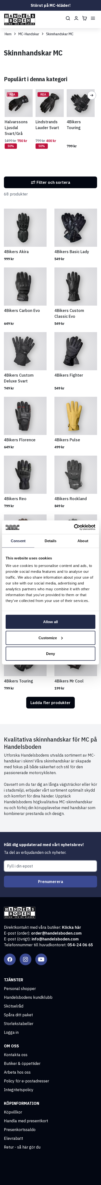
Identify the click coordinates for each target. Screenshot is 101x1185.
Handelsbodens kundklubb (28, 997)
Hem (8, 34)
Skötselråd (13, 1006)
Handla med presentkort (26, 1120)
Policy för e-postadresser (26, 1081)
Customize (47, 638)
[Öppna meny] (93, 18)
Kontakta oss (15, 1054)
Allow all (50, 622)
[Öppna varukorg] (84, 18)
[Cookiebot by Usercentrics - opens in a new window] (73, 527)
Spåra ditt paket (18, 1014)
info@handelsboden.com (55, 939)
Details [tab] (51, 541)
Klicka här (71, 927)
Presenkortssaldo (20, 1129)
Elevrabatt (13, 1138)
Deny (50, 654)
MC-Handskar (28, 34)
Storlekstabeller (18, 1023)
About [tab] (82, 541)
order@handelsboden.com (56, 933)
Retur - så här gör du (22, 1147)
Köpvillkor (13, 1112)
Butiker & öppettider (22, 1063)
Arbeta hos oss (17, 1072)
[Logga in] (76, 18)
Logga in (11, 1032)
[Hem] (19, 19)
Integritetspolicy (18, 1089)
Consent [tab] (18, 541)
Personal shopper (20, 988)
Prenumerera (50, 881)
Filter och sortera (53, 182)
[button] (9, 95)
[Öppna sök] (68, 18)
